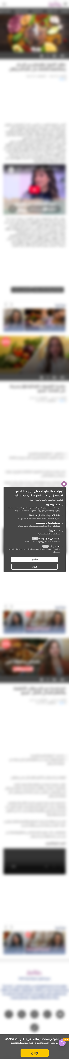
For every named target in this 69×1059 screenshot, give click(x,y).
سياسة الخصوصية (19, 1043)
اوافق (34, 1053)
